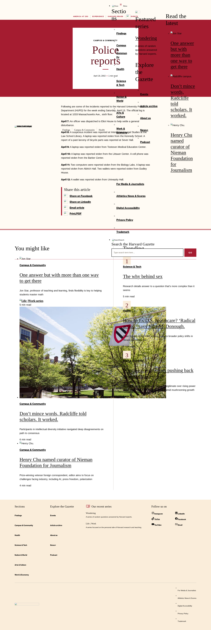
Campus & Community (33, 265)
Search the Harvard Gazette (132, 244)
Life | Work (91, 523)
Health (127, 310)
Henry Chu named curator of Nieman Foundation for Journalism (182, 152)
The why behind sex (143, 276)
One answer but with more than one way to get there (182, 54)
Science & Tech (132, 266)
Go (190, 252)
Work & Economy (133, 360)
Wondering (146, 38)
